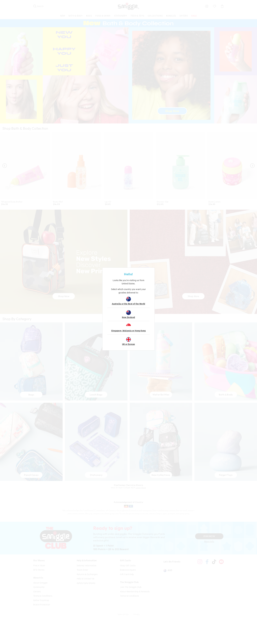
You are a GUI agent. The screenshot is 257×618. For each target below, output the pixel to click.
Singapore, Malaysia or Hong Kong (128, 331)
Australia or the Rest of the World (128, 304)
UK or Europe (128, 344)
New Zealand (128, 317)
